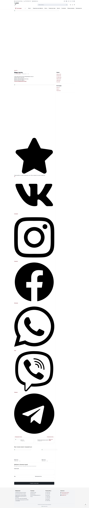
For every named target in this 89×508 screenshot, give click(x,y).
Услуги (29, 8)
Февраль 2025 (59, 78)
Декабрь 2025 (59, 75)
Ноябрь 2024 (58, 80)
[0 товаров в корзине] (85, 504)
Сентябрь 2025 (59, 77)
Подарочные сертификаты (38, 8)
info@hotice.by (35, 1)
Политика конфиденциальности (35, 495)
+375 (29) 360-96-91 (28, 1)
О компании (63, 8)
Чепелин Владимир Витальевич (20, 81)
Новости (58, 8)
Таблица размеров (70, 8)
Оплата (45, 8)
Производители (79, 8)
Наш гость (15, 70)
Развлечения (59, 90)
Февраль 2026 (59, 74)
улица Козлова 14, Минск (65, 492)
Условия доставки (52, 8)
